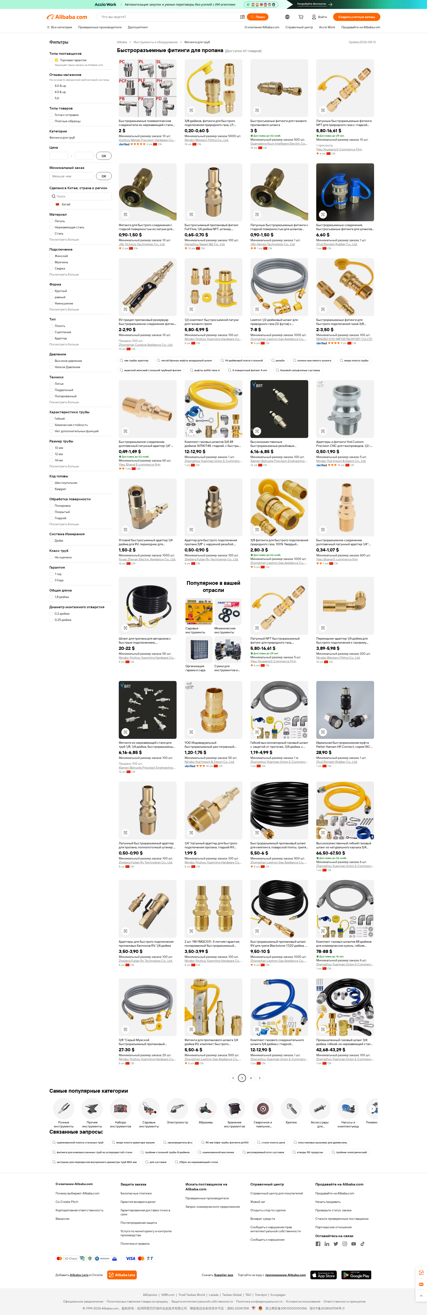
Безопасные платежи (136, 1193)
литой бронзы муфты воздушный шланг (186, 360)
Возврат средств (262, 1218)
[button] (242, 17)
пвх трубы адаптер (136, 360)
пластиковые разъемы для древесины (322, 1142)
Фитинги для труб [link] (197, 42)
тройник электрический (351, 1152)
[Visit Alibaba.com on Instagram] (344, 1243)
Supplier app (223, 1275)
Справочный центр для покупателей (276, 1193)
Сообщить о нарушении (267, 1239)
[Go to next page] (260, 1078)
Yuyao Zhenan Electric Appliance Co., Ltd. (147, 559)
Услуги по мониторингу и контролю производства (146, 1233)
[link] (421, 1273)
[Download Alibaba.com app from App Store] (323, 1274)
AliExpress (150, 1295)
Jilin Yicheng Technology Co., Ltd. (142, 244)
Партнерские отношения (333, 1227)
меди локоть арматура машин (135, 1142)
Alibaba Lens (79, 1275)
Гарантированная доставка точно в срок (145, 1212)
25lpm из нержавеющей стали (198, 1162)
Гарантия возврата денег (138, 1202)
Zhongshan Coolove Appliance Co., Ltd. (146, 344)
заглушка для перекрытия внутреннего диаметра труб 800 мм (97, 1162)
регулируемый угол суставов (265, 1152)
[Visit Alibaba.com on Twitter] (335, 1243)
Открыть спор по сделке (268, 1210)
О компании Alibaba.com (74, 1184)
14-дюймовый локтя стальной (244, 360)
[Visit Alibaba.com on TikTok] (362, 1243)
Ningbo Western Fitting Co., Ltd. (207, 140)
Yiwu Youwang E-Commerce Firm (339, 149)
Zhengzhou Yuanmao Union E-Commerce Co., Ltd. (213, 461)
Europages (278, 1295)
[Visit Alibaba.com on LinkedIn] (327, 1243)
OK (104, 156)
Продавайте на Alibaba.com (334, 1193)
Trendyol (261, 1295)
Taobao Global (232, 1295)
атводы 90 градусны (310, 1152)
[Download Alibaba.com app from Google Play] (356, 1274)
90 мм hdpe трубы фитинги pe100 (227, 1142)
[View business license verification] (254, 1308)
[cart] (301, 17)
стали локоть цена (273, 1142)
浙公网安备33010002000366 (286, 1308)
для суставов (158, 1162)
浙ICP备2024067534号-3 (327, 1308)
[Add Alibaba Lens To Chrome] (122, 1274)
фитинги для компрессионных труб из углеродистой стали (94, 1152)
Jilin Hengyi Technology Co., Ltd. (272, 244)
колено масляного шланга (314, 360)
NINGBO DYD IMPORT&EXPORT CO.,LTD (344, 339)
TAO (248, 1295)
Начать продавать (328, 1202)
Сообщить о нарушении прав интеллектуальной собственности (275, 1229)
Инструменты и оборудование (156, 42)
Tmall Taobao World (191, 1295)
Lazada (213, 1295)
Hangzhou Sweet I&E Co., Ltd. (205, 244)
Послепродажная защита (139, 1222)
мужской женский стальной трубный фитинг (152, 370)
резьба (280, 360)
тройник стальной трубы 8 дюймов (167, 1152)
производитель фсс (180, 1142)
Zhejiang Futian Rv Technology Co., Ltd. (211, 559)
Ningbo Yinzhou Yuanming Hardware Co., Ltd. (213, 339)
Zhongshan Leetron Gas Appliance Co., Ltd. (279, 339)
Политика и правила (135, 1243)
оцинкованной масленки (218, 1152)
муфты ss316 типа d (207, 370)
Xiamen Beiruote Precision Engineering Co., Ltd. (279, 461)
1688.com (168, 1295)
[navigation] (80, 560)
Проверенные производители (207, 1198)
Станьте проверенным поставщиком (342, 1218)
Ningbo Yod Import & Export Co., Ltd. (341, 461)
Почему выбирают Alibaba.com (77, 1193)
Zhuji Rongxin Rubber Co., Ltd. (336, 244)
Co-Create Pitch (67, 1202)
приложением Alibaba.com (285, 1275)
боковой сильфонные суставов (300, 370)
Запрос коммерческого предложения (212, 1206)
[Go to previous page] (233, 1078)
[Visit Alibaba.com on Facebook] (318, 1243)
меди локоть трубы (356, 360)
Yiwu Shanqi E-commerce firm (139, 464)
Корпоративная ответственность (79, 1210)
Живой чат (257, 1202)
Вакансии (62, 1218)
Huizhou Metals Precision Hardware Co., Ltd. (148, 140)
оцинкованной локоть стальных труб (80, 1142)
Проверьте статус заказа (333, 1210)
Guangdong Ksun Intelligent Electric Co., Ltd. (279, 143)
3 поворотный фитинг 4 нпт (249, 370)
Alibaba (122, 42)
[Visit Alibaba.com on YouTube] (353, 1243)
